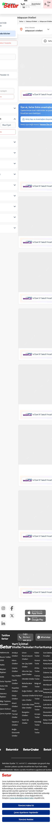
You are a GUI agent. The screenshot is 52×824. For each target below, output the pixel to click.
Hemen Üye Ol (46, 124)
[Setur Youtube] (4, 618)
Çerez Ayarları (5, 713)
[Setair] (47, 749)
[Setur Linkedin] (4, 626)
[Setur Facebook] (13, 611)
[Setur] (11, 5)
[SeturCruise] (31, 749)
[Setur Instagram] (4, 611)
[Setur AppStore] (36, 615)
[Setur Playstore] (36, 621)
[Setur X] (13, 618)
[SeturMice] (12, 749)
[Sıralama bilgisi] (45, 41)
